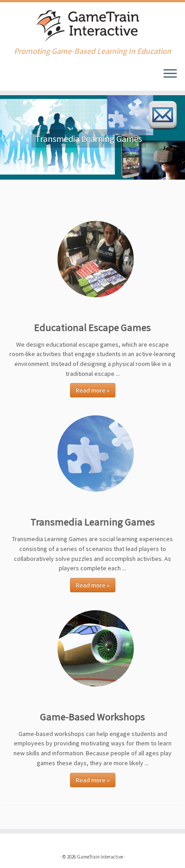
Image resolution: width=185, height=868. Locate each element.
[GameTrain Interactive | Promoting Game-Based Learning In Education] (92, 24)
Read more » (93, 390)
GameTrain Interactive (100, 857)
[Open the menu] (170, 74)
